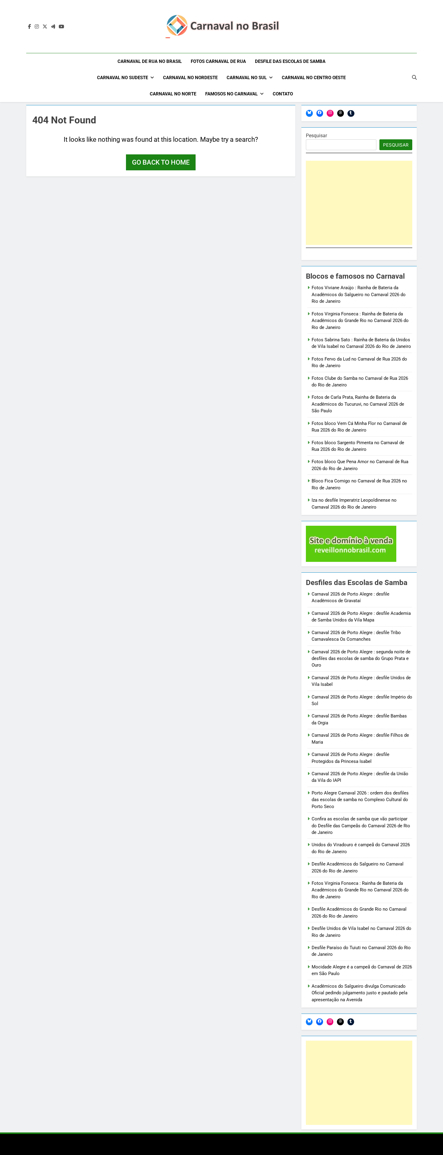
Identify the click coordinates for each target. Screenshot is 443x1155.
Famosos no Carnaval (231, 94)
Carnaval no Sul (247, 77)
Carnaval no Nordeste (190, 77)
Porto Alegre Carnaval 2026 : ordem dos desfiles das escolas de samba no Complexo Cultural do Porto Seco (360, 799)
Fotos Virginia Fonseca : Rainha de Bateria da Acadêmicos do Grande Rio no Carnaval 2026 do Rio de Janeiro (360, 320)
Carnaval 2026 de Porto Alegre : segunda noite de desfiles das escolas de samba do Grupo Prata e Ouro (361, 658)
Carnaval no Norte (173, 94)
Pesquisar (316, 135)
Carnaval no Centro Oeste (314, 77)
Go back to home (161, 162)
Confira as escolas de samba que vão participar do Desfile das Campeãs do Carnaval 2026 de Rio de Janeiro (361, 825)
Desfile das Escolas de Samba (290, 61)
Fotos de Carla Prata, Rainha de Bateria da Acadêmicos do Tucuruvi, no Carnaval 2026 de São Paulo (358, 404)
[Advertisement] (359, 203)
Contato (283, 94)
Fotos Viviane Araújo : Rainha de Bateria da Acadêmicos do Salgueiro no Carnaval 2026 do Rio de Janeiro (359, 294)
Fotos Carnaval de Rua (218, 61)
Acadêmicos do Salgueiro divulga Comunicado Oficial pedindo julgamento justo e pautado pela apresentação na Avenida (359, 992)
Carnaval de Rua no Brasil (150, 61)
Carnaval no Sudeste (122, 77)
